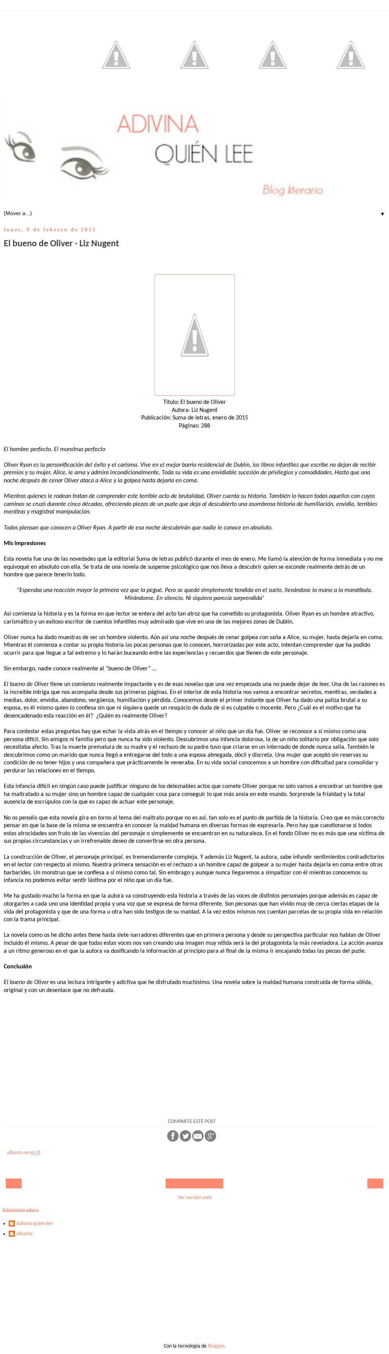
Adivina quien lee (34, 1223)
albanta (24, 1234)
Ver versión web (195, 1198)
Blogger (216, 1346)
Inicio (194, 1183)
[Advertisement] (194, 1293)
